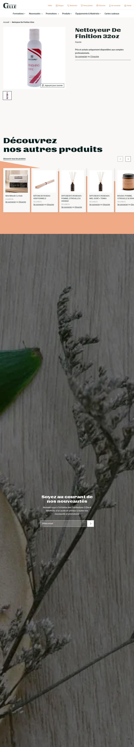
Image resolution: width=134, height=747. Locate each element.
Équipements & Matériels (88, 13)
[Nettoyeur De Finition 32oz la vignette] (7, 95)
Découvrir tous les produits (14, 159)
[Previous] (120, 159)
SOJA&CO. (37, 202)
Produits (66, 13)
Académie (9, 199)
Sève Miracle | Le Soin (14, 196)
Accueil (6, 22)
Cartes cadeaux (112, 13)
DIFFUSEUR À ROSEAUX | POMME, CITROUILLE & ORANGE (71, 198)
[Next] (128, 159)
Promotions (51, 13)
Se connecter (81, 56)
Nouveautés (35, 13)
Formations (18, 13)
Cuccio (78, 42)
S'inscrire (94, 56)
